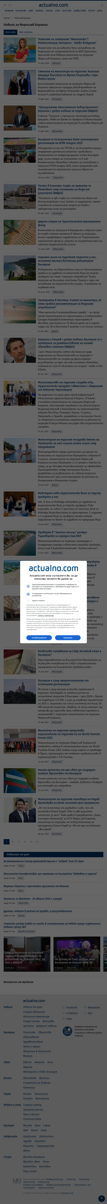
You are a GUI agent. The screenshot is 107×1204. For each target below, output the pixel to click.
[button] (53, 600)
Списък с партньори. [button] (46, 615)
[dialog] (53, 602)
